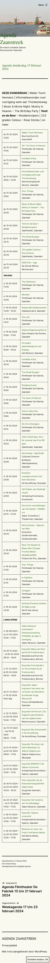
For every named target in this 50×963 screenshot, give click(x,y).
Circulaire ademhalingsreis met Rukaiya (31, 346)
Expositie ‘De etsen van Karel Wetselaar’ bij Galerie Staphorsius (33, 747)
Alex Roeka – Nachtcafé (33, 453)
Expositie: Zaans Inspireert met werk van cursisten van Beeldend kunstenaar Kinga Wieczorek (33, 692)
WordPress (41, 951)
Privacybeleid (9, 945)
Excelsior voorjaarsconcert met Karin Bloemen (32, 476)
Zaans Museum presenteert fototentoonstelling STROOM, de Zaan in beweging (31, 633)
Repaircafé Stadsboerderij (34, 307)
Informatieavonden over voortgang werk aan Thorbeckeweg (33, 174)
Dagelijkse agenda (24, 866)
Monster (26, 294)
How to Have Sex (30, 411)
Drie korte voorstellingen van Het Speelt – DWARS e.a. (33, 509)
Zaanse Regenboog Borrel (34, 330)
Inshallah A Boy (29, 158)
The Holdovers (29, 281)
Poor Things (27, 191)
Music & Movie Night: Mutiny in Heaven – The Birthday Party (33, 207)
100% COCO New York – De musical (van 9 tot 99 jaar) (33, 440)
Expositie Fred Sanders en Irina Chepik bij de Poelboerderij (33, 668)
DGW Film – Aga (29, 262)
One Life (26, 317)
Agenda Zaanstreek (11, 38)
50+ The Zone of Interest (33, 145)
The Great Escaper (30, 236)
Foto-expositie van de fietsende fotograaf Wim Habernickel (33, 783)
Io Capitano (27, 577)
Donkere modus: (35, 959)
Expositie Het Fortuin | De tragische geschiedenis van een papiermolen (34, 715)
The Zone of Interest (31, 398)
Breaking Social (29, 385)
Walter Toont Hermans (32, 132)
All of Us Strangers (30, 424)
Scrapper (26, 590)
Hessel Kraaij (11, 863)
